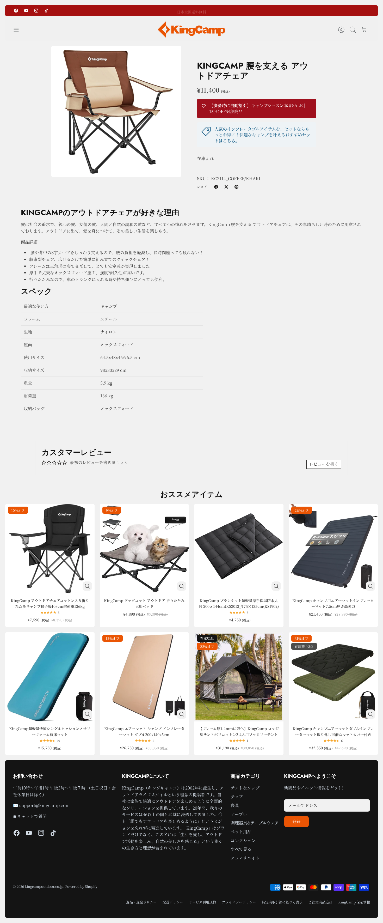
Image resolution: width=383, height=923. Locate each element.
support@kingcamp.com (44, 805)
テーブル (239, 814)
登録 (296, 821)
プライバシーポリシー (239, 902)
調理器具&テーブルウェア (255, 823)
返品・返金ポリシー (141, 902)
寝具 (235, 805)
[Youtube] (26, 10)
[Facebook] (16, 10)
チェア (237, 797)
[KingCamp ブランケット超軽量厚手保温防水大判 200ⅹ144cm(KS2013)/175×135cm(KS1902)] (238, 548)
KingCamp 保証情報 (354, 902)
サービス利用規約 (202, 902)
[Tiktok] (46, 10)
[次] (241, 11)
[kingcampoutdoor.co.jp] (191, 29)
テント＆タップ (245, 788)
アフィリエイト (245, 858)
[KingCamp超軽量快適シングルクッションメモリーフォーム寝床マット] (50, 677)
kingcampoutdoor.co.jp (44, 886)
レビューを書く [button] (323, 464)
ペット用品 (241, 832)
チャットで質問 (32, 816)
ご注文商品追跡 (320, 902)
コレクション (243, 840)
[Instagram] (36, 10)
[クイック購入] (87, 586)
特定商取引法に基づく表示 (282, 902)
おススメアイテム (191, 494)
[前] (142, 11)
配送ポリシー (173, 902)
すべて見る (241, 849)
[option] (116, 111)
